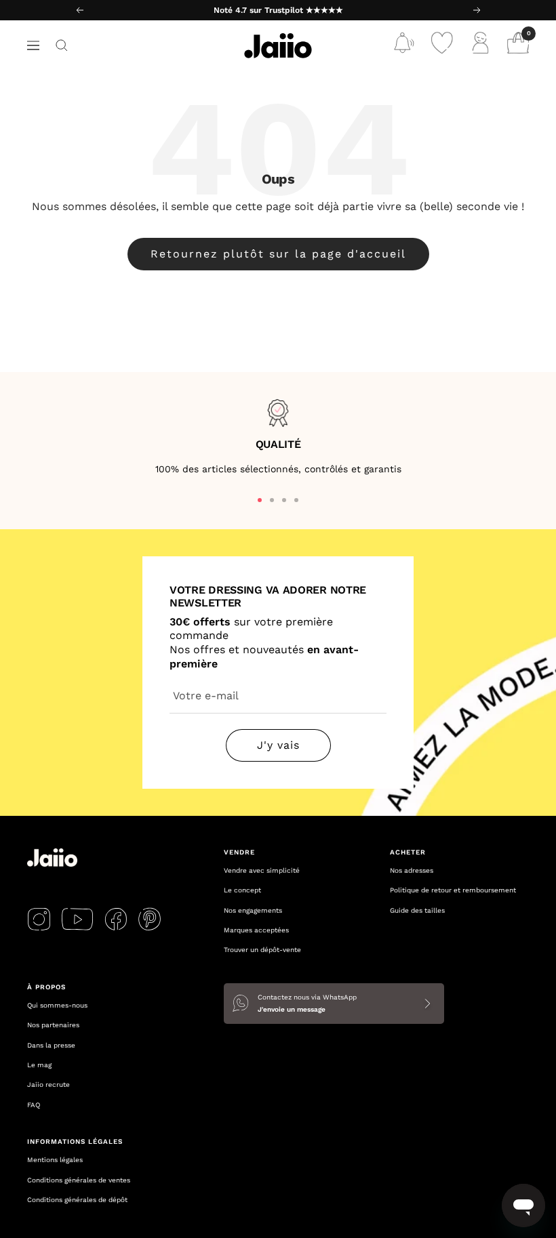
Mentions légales (55, 1159)
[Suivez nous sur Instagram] (39, 919)
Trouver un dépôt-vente (262, 949)
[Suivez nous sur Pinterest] (149, 919)
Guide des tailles (417, 910)
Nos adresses (411, 870)
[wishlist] (442, 46)
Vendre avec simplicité (262, 870)
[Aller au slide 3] (284, 500)
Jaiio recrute (48, 1084)
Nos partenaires (53, 1025)
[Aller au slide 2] (272, 500)
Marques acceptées (256, 930)
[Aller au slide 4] (296, 500)
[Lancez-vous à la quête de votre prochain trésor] (62, 45)
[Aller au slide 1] (260, 500)
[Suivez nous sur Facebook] (115, 919)
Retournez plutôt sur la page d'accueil (278, 253)
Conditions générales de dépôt (77, 1199)
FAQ (33, 1105)
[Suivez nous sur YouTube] (77, 919)
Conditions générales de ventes (78, 1180)
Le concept (242, 890)
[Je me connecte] (480, 46)
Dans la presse (51, 1045)
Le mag (39, 1065)
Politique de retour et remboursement (453, 890)
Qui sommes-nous (57, 1005)
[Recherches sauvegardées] (404, 46)
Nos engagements (253, 910)
